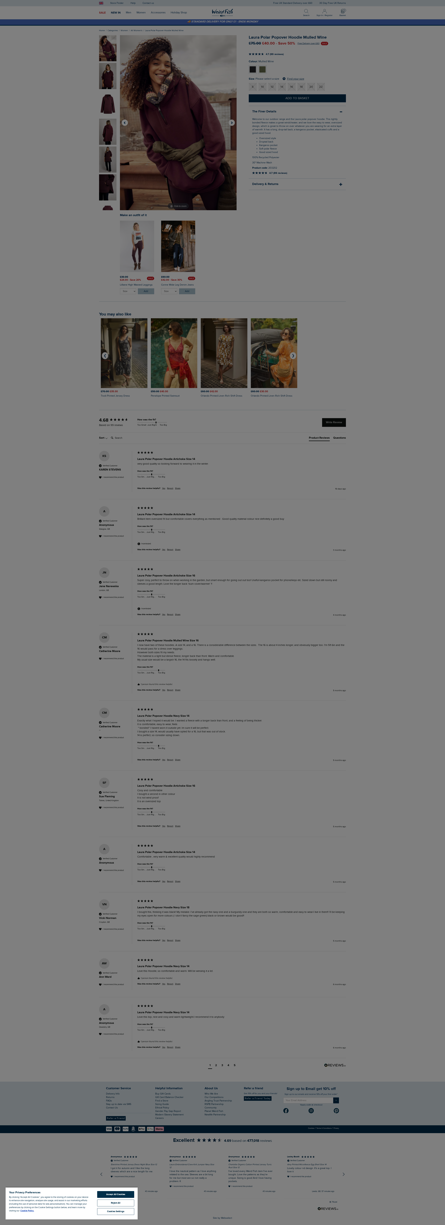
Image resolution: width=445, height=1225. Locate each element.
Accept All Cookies (115, 1194)
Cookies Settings (115, 1211)
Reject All (115, 1203)
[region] (72, 1203)
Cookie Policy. (27, 1210)
